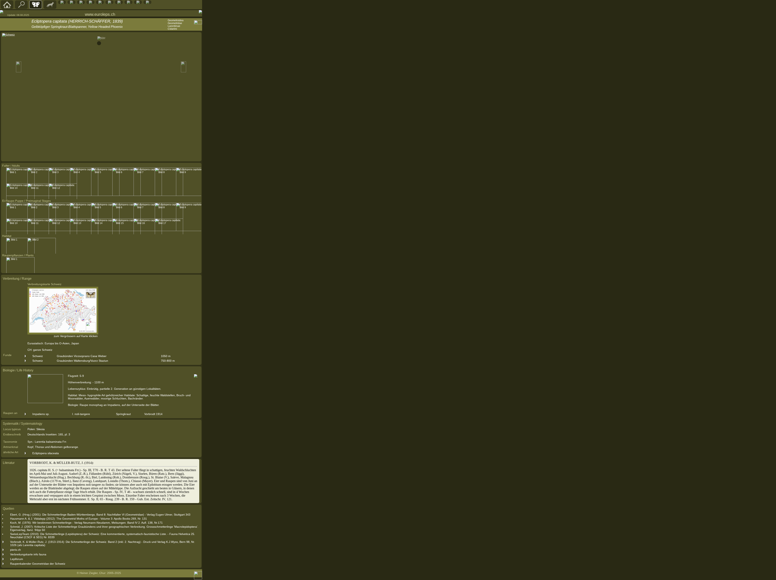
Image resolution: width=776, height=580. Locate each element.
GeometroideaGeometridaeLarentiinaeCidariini (175, 24)
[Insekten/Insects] (90, 3)
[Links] (128, 3)
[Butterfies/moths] (36, 7)
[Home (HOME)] (7, 7)
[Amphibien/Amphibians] (71, 3)
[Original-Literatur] (138, 3)
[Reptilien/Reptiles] (62, 3)
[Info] (147, 3)
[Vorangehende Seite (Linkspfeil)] (1, 11)
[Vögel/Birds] (81, 3)
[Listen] (119, 3)
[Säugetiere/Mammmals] (50, 7)
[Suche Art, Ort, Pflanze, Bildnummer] (21, 7)
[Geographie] (109, 3)
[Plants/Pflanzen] (100, 3)
